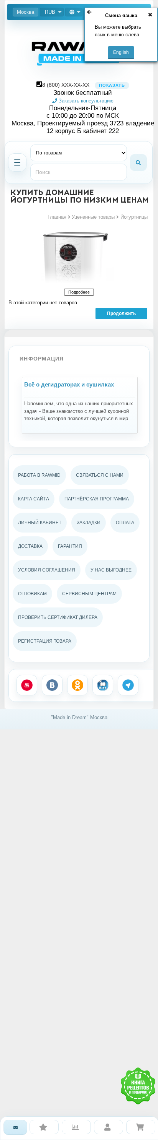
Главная (57, 217)
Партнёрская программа (96, 499)
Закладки (88, 522)
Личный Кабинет (39, 522)
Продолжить (121, 313)
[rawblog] (102, 685)
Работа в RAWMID (39, 475)
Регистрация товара (44, 641)
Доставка (30, 546)
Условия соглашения (46, 570)
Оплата (125, 522)
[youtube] (26, 685)
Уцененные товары (93, 217)
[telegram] (128, 685)
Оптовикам (32, 593)
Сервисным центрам (89, 593)
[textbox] (78, 172)
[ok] (77, 685)
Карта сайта (33, 499)
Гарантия (70, 546)
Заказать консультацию (85, 101)
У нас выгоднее (111, 570)
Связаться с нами (99, 475)
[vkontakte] (52, 685)
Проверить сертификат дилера (57, 617)
